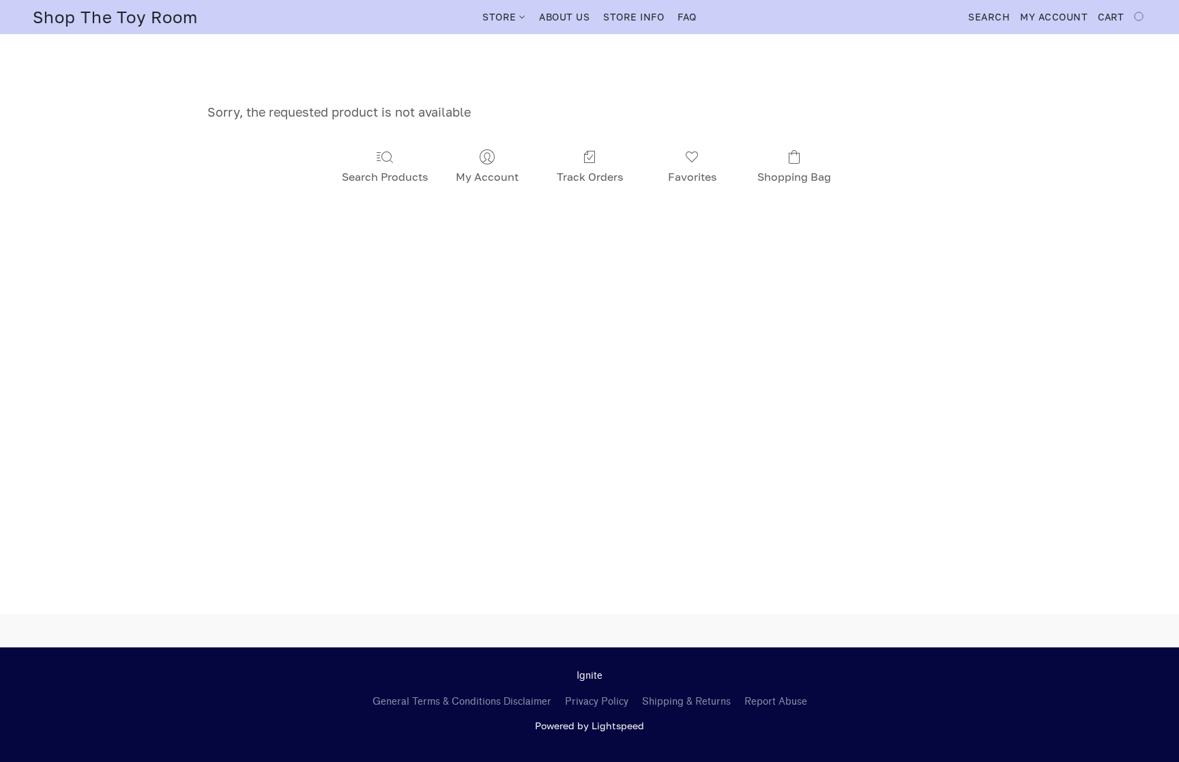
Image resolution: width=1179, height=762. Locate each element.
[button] (115, 17)
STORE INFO (633, 17)
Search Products (385, 177)
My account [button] (1054, 17)
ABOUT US (564, 17)
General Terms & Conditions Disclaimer (462, 701)
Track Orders (590, 177)
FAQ (687, 17)
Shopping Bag (794, 177)
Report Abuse (775, 701)
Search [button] (989, 17)
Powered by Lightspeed (589, 725)
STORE (500, 17)
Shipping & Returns (686, 701)
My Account (487, 177)
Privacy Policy (596, 701)
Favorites (692, 177)
